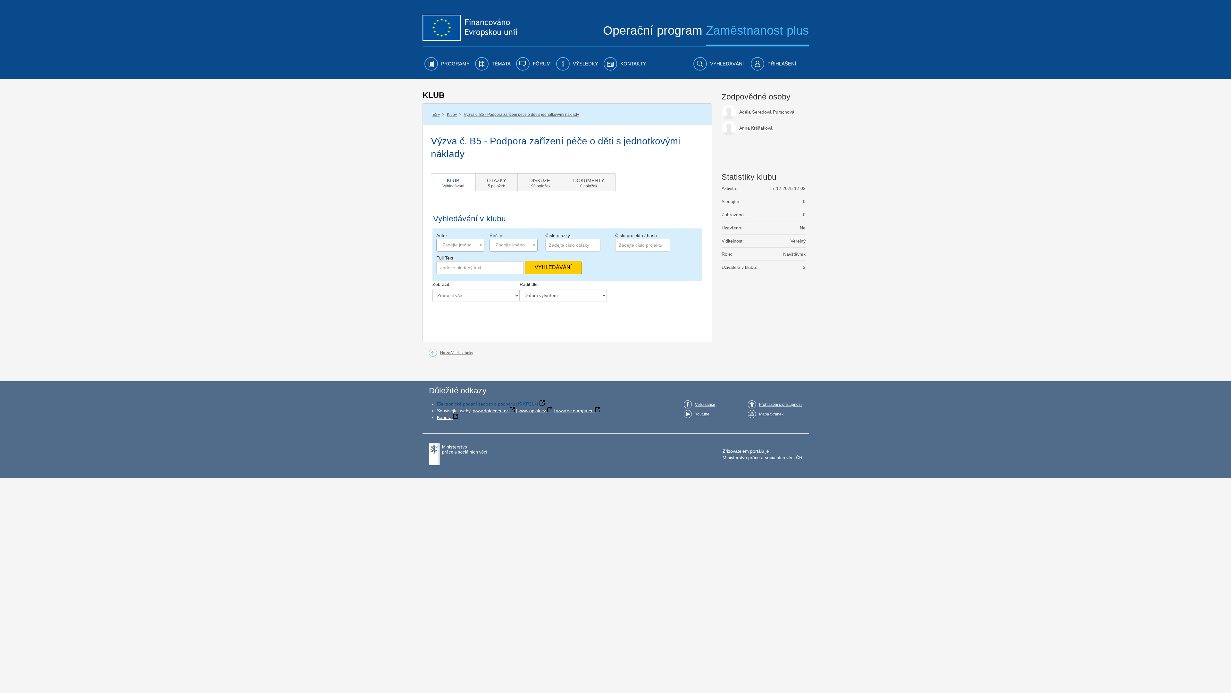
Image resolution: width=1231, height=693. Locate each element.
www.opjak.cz (532, 410)
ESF (436, 114)
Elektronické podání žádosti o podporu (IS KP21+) (487, 403)
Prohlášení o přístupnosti (780, 404)
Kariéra (444, 417)
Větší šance (705, 404)
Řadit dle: (529, 284)
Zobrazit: (441, 284)
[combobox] (460, 245)
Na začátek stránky (456, 353)
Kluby (452, 114)
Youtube (702, 414)
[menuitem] (447, 64)
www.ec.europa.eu (575, 410)
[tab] (453, 182)
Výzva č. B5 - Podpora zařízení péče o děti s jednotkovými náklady (521, 114)
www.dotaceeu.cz (490, 410)
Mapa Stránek (771, 414)
